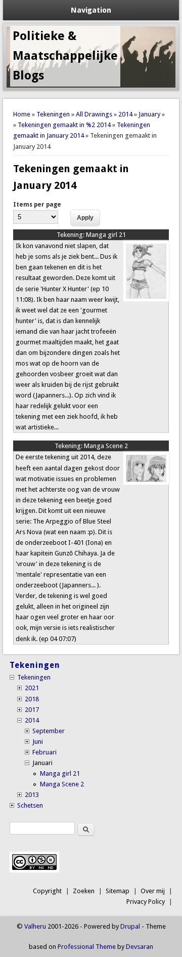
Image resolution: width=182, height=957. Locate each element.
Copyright (47, 891)
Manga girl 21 (91, 234)
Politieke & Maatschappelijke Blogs (65, 56)
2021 (32, 688)
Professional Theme (87, 946)
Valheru (35, 926)
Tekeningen (53, 114)
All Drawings (94, 114)
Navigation (91, 10)
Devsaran (139, 946)
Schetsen (30, 805)
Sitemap (117, 891)
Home (21, 114)
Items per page (37, 204)
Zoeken (84, 891)
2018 (32, 699)
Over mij (153, 891)
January (149, 114)
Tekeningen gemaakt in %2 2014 (64, 125)
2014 (125, 114)
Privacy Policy (145, 901)
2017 (32, 709)
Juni (37, 741)
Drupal (130, 926)
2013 (32, 795)
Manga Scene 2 (91, 446)
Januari (42, 763)
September (48, 731)
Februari (44, 752)
